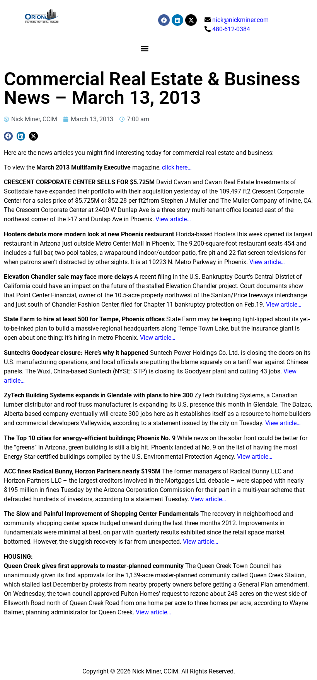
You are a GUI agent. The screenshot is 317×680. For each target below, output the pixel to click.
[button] (144, 48)
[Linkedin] (177, 20)
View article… (173, 219)
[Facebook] (164, 20)
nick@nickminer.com (240, 20)
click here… (177, 167)
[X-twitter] (191, 20)
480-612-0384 (231, 29)
